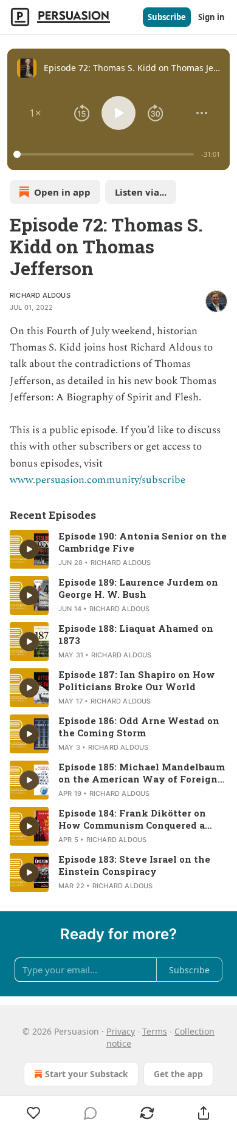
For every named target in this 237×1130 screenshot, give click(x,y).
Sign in (211, 17)
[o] (29, 549)
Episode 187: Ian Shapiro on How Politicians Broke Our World (136, 680)
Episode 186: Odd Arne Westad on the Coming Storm (138, 726)
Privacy (120, 1031)
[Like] (33, 1113)
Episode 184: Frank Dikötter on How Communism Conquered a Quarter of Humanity (132, 819)
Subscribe (167, 17)
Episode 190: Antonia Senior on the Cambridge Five (142, 542)
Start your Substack (86, 1074)
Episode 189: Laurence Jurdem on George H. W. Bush (138, 588)
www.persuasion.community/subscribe (97, 480)
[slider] (105, 154)
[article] (118, 549)
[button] (35, 113)
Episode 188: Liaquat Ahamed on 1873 (135, 634)
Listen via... (141, 192)
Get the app (178, 1074)
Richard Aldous (40, 295)
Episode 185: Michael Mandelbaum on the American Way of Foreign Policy (141, 773)
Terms (154, 1031)
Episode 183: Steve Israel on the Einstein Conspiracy (134, 865)
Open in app (62, 192)
